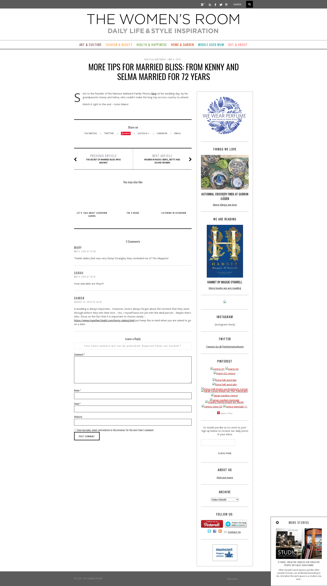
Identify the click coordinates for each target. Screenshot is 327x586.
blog (154, 93)
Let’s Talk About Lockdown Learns (92, 214)
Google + (144, 133)
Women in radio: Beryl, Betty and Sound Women (162, 159)
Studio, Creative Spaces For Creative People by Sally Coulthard (299, 564)
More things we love (225, 204)
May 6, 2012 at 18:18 (84, 276)
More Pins (226, 413)
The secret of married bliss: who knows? (103, 159)
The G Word (133, 212)
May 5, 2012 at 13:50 (85, 251)
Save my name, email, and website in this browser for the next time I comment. (115, 430)
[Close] (277, 522)
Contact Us (234, 532)
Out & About (238, 44)
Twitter (109, 133)
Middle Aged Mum (211, 44)
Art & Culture (90, 44)
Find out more (225, 477)
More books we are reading (225, 288)
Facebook (91, 133)
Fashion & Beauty (119, 44)
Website (78, 417)
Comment (79, 354)
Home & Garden (182, 44)
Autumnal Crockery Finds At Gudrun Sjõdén (224, 196)
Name (77, 390)
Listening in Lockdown (173, 212)
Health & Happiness (152, 44)
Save (127, 133)
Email (177, 133)
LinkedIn (162, 133)
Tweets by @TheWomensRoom (225, 346)
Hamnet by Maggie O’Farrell (224, 282)
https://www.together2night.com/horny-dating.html (104, 320)
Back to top (231, 579)
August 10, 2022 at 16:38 (88, 301)
